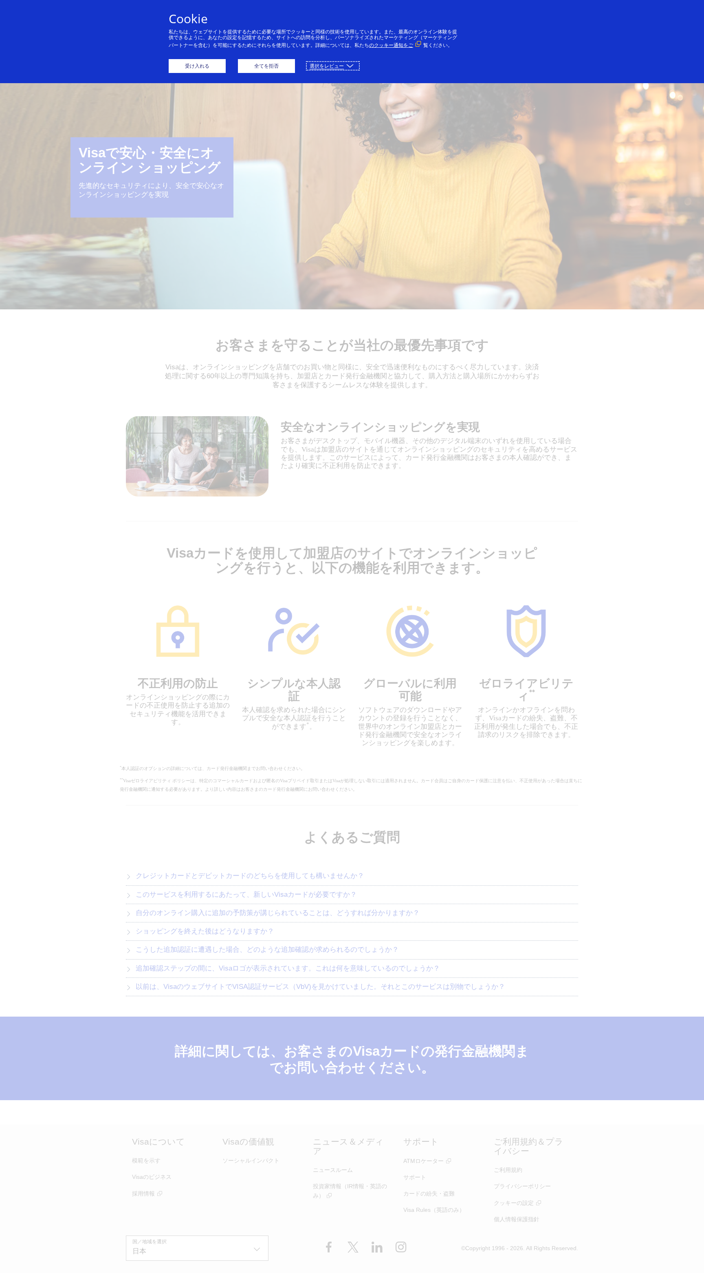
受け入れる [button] (197, 65)
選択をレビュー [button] (327, 65)
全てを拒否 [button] (266, 65)
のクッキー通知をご (391, 45)
